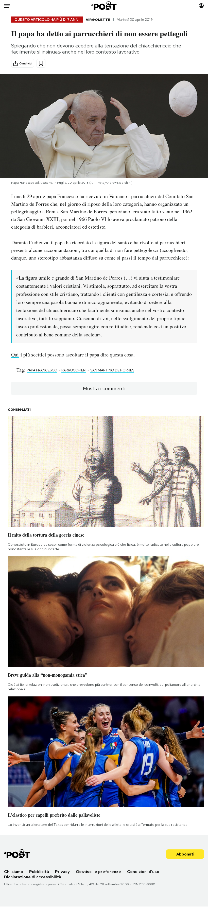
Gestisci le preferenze (98, 871)
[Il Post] (104, 5)
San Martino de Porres (112, 370)
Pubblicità (39, 871)
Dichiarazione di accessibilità (32, 877)
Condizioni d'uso (143, 871)
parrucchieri (73, 370)
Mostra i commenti (104, 388)
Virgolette (98, 19)
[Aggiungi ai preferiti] (41, 63)
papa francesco (42, 370)
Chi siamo (13, 871)
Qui (15, 354)
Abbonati (185, 854)
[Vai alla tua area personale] (201, 5)
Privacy (62, 871)
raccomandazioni (61, 250)
